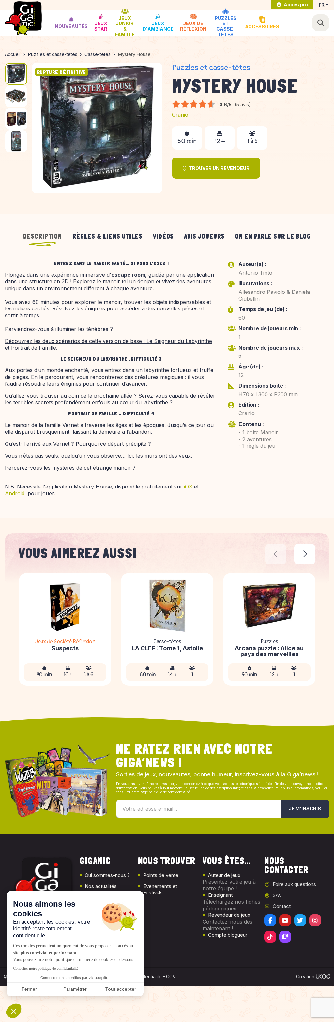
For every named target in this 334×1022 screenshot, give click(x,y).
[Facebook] (270, 920)
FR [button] (322, 5)
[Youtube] (285, 920)
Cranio (180, 115)
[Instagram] (315, 920)
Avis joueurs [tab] (204, 236)
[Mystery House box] (97, 128)
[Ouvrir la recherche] (320, 22)
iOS (188, 486)
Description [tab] (42, 236)
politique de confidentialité (169, 792)
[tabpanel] (167, 381)
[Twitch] (285, 937)
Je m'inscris (305, 808)
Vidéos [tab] (163, 236)
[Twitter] (300, 920)
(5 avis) (243, 104)
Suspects (65, 648)
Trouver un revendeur (219, 168)
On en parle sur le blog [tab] (273, 236)
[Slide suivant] (304, 554)
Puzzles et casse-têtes (211, 67)
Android (14, 493)
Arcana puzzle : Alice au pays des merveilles (269, 651)
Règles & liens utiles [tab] (107, 236)
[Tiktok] (270, 937)
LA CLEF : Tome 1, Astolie (167, 648)
